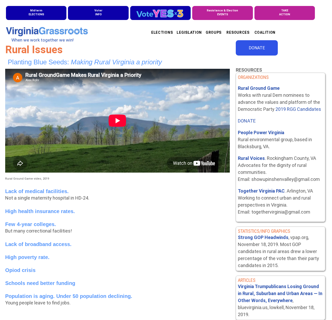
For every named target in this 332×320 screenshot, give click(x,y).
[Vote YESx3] (160, 13)
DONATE (257, 47)
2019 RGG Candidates (298, 109)
